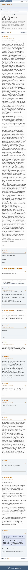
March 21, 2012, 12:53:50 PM (7, 385)
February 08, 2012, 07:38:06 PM (8, 38)
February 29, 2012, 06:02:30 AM (8, 344)
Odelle (5, 460)
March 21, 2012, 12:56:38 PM (7, 402)
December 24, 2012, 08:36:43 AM (8, 462)
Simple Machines (17, 568)
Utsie (5, 342)
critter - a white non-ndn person (13, 268)
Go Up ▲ (19, 567)
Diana (5, 250)
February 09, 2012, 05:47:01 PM (8, 312)
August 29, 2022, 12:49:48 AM (7, 532)
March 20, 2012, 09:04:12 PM (7, 358)
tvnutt (5, 417)
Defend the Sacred (9, 310)
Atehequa (6, 356)
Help (8, 567)
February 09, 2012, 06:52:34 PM (8, 327)
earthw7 (6, 36)
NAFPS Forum (6, 5)
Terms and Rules (13, 567)
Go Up (2, 558)
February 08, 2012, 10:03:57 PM (8, 252)
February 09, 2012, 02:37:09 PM (8, 290)
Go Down (3, 32)
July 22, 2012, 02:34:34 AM (7, 419)
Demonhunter (8, 477)
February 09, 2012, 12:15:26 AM (8, 270)
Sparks (6, 530)
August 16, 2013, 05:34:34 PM (7, 479)
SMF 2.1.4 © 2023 (10, 568)
